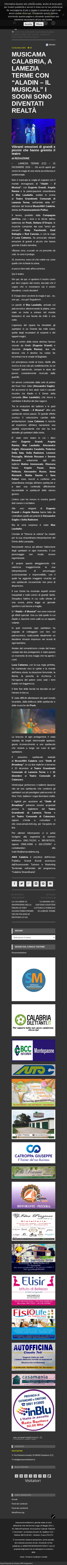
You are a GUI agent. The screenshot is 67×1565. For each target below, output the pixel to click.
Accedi (14, 1499)
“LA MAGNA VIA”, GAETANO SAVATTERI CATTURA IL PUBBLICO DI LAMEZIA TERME (44, 906)
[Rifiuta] (63, 14)
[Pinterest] (43, 884)
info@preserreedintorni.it (24, 1460)
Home (22, 1557)
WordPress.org (18, 1512)
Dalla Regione (28, 32)
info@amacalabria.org (28, 851)
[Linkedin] (36, 884)
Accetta (28, 24)
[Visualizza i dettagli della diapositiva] (33, 1020)
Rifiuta (39, 24)
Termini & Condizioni (33, 1557)
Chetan (16, 1563)
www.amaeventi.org (26, 824)
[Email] (50, 884)
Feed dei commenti (20, 1508)
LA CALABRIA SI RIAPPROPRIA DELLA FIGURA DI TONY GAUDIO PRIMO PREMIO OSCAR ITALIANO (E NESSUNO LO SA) (23, 909)
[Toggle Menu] (15, 29)
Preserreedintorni (19, 953)
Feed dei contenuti (19, 1504)
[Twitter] (21, 884)
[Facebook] (14, 884)
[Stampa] (47, 45)
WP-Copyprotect (26, 1563)
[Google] (29, 884)
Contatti (44, 1557)
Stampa (52, 45)
